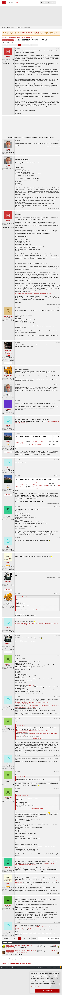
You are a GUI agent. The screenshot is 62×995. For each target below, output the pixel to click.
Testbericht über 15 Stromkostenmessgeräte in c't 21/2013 (34, 863)
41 (16, 45)
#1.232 (58, 141)
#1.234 (58, 212)
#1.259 (58, 897)
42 (19, 45)
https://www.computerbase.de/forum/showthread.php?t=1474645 (33, 293)
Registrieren (27, 27)
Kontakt (28, 967)
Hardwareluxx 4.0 (6, 967)
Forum (3, 27)
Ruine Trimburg (10, 449)
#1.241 (58, 433)
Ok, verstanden (47, 991)
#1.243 (58, 475)
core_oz (8, 954)
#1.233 (58, 157)
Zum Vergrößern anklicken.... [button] (37, 610)
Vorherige (5, 45)
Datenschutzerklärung (36, 986)
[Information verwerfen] (58, 32)
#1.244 (58, 506)
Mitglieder (19, 27)
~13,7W (46, 443)
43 (21, 45)
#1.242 (58, 459)
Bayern (12, 587)
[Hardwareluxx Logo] (10, 3)
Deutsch (15, 967)
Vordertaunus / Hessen (8, 63)
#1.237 (58, 367)
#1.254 (58, 755)
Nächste (34, 45)
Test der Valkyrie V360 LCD (23, 945)
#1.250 (58, 635)
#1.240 (58, 417)
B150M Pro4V (21, 485)
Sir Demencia (9, 947)
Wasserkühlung (22, 947)
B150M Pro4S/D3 (22, 442)
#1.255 (58, 771)
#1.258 (58, 875)
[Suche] (41, 2)
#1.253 (58, 718)
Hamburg (11, 569)
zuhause (12, 381)
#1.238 (58, 384)
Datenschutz (46, 967)
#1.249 (58, 619)
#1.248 (58, 593)
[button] (6, 27)
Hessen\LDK (11, 360)
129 (29, 45)
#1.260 (58, 922)
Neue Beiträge (10, 27)
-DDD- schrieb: (19, 725)
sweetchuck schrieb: (21, 795)
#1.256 (58, 788)
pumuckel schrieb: (20, 596)
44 (24, 45)
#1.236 (58, 342)
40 (14, 45)
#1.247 (58, 573)
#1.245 (58, 538)
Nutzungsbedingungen (36, 967)
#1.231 (58, 48)
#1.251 (58, 656)
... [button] (11, 45)
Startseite (56, 967)
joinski (4, 42)
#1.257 (58, 859)
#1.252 (58, 696)
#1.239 (58, 400)
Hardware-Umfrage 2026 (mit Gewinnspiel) (32, 32)
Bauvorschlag (32, 685)
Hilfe (52, 967)
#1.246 (58, 554)
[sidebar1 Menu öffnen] (58, 2)
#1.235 (58, 307)
